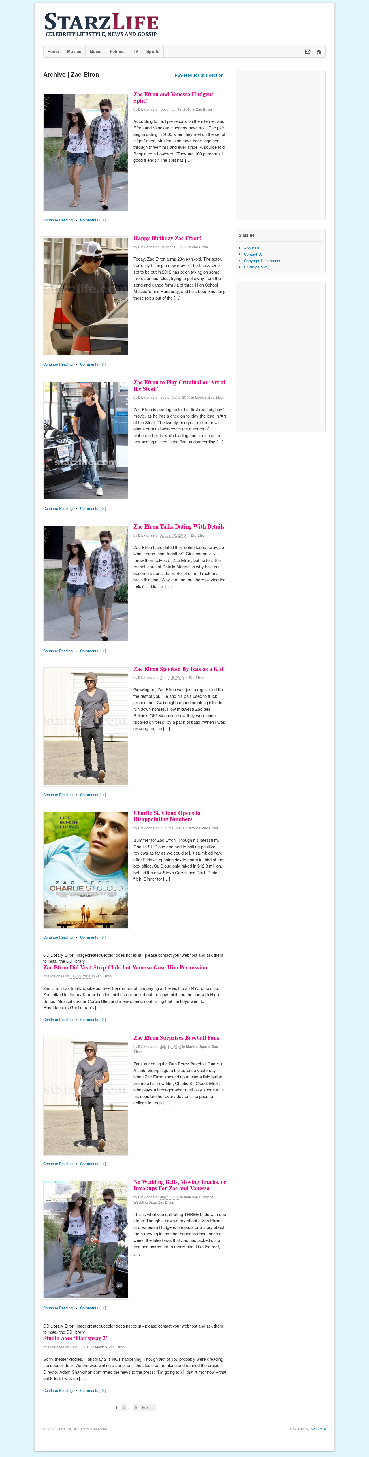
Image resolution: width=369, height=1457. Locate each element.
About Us (252, 248)
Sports (152, 51)
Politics (117, 51)
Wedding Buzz (145, 1202)
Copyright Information (262, 260)
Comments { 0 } (93, 220)
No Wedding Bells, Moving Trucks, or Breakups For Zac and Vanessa (179, 1185)
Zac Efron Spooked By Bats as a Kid (178, 669)
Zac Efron (204, 109)
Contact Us (253, 254)
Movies (74, 51)
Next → (148, 1407)
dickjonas (146, 109)
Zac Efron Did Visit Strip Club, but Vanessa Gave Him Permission (125, 967)
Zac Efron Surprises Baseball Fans (176, 1037)
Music (95, 51)
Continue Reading (58, 220)
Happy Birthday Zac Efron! (167, 238)
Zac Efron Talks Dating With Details (179, 526)
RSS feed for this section (199, 75)
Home (53, 51)
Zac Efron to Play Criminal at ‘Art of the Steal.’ (179, 385)
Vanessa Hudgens (199, 1197)
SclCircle (318, 1429)
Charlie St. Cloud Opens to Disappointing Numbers (166, 816)
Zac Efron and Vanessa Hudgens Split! (173, 97)
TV (135, 51)
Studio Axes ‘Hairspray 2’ (75, 1338)
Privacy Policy (256, 267)
